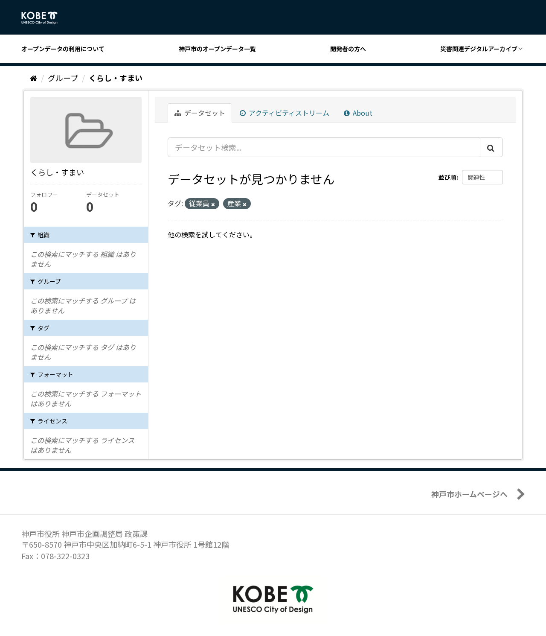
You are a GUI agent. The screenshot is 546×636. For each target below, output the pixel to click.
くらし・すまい (115, 77)
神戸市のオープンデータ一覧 (217, 48)
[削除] (213, 204)
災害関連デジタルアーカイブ (478, 48)
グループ (63, 77)
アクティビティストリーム (288, 113)
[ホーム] (33, 77)
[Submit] (491, 147)
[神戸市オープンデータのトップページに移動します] (44, 18)
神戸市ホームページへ (469, 493)
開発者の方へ (348, 48)
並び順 (447, 177)
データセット (204, 113)
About (361, 113)
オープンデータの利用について (63, 48)
